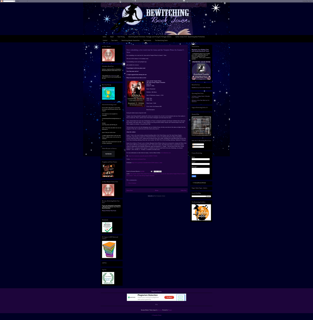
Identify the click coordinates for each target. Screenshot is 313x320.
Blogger (170, 310)
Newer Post (130, 190)
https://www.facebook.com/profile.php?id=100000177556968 (143, 156)
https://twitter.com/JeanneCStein (138, 159)
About (112, 37)
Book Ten (146, 173)
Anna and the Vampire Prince (137, 173)
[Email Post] (151, 171)
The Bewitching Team (161, 41)
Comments (197, 147)
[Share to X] (157, 171)
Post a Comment (132, 183)
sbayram (160, 310)
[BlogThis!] (156, 171)
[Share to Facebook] (159, 171)
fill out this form (113, 75)
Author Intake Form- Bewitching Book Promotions (190, 37)
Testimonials (147, 41)
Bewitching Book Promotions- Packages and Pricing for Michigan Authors (149, 37)
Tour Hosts (114, 41)
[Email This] (154, 171)
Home (104, 37)
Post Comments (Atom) (159, 196)
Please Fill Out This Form (109, 210)
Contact (105, 41)
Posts (195, 144)
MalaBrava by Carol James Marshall (201, 87)
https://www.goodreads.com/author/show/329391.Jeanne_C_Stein (147, 162)
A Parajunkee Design (156, 315)
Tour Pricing (121, 37)
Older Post (183, 190)
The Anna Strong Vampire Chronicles (145, 175)
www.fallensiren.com (166, 152)
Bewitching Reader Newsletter (131, 41)
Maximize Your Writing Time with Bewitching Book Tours (200, 50)
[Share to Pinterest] (161, 171)
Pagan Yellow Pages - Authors (199, 188)
